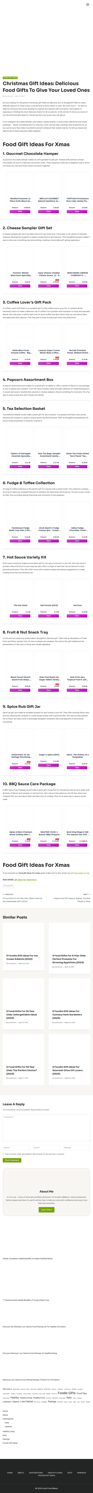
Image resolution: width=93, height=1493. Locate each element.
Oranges (44, 1402)
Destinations (8, 1418)
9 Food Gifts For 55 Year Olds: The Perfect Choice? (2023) (21, 1070)
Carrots (74, 1389)
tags (78, 1402)
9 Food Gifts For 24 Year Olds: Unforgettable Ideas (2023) (21, 1015)
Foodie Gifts (8, 886)
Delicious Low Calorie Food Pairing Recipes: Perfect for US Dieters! (31, 1379)
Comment (9, 1117)
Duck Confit (42, 1394)
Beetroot (40, 1389)
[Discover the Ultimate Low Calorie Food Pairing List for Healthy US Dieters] (20, 1314)
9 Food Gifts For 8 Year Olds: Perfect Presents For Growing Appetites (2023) (69, 959)
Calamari (53, 1389)
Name (7, 1147)
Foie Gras (54, 1394)
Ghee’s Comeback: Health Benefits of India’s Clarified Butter (28, 1258)
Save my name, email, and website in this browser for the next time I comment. (34, 1154)
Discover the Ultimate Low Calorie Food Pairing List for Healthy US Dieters (34, 1326)
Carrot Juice (67, 1389)
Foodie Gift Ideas (10, 78)
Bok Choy (47, 1389)
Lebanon (15, 1401)
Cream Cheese (27, 1394)
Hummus (55, 1398)
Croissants (35, 1394)
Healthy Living (9, 1431)
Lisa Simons (9, 96)
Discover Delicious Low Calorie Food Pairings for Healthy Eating (30, 1353)
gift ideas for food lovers (25, 879)
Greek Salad (6, 1398)
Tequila (83, 1402)
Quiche (70, 1402)
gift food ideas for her (79, 873)
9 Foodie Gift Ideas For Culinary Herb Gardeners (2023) (67, 1015)
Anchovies (16, 1389)
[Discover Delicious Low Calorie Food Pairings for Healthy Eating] (20, 1340)
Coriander (80, 1389)
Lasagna (79, 1398)
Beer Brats (34, 1389)
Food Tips (82, 1393)
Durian (48, 1394)
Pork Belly (60, 1402)
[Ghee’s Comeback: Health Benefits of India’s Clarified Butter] (14, 1239)
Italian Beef (62, 1398)
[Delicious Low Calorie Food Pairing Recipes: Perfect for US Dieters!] (20, 1367)
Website (67, 1147)
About (5, 1415)
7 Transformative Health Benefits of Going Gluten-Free (26, 1300)
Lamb (74, 1398)
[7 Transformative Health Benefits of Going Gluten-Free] (20, 1280)
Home (5, 1411)
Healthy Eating (26, 1397)
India (7, 1422)
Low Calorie (26, 1401)
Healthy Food (39, 1397)
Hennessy (48, 1398)
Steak (74, 1402)
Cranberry (19, 1394)
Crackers (13, 1394)
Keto (69, 1398)
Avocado (23, 1389)
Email (37, 1147)
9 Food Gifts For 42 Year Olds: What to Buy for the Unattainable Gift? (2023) (22, 898)
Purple (65, 1402)
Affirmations (7, 1389)
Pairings (52, 1401)
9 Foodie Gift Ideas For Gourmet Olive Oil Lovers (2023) (67, 1070)
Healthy (14, 1398)
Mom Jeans (37, 1402)
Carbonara (60, 1389)
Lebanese (7, 1401)
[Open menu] (87, 4)
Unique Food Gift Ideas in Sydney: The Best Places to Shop (72, 898)
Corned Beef (6, 1394)
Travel (88, 1402)
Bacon (28, 1389)
